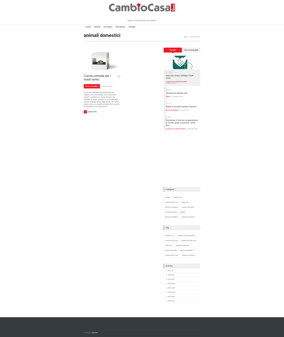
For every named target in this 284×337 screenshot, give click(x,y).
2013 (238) (170, 288)
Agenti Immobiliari (181, 81)
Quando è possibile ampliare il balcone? (181, 107)
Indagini (182, 212)
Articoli (97, 27)
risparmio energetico (188, 217)
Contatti (131, 27)
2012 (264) (170, 292)
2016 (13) (170, 275)
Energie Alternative (188, 207)
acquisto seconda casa (188, 240)
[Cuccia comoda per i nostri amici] (102, 59)
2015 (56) (170, 279)
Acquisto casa (170, 81)
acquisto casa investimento (186, 235)
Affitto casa (185, 202)
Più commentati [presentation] (191, 50)
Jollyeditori (94, 332)
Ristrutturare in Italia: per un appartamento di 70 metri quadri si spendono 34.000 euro (182, 122)
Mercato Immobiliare (91, 86)
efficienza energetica (171, 207)
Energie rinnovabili (171, 212)
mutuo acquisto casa (171, 255)
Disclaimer (120, 27)
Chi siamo (108, 27)
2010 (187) (170, 301)
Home (88, 27)
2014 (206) (170, 283)
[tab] (173, 51)
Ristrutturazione (181, 129)
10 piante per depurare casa (176, 93)
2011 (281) (170, 296)
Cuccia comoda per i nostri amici (97, 77)
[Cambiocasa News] (142, 14)
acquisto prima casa (171, 202)
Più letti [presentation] (173, 50)
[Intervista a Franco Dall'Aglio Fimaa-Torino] (182, 62)
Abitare (168, 96)
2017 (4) (169, 270)
